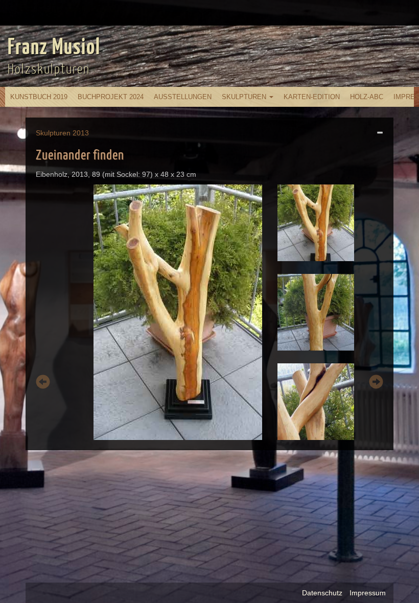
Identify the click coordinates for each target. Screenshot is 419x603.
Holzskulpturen (49, 69)
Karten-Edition (312, 97)
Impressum (368, 593)
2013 (81, 133)
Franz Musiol (54, 48)
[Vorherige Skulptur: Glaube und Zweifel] (43, 383)
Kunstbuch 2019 (38, 97)
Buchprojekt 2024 (111, 97)
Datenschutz (322, 593)
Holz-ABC (366, 97)
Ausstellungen (183, 97)
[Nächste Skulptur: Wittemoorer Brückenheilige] (376, 383)
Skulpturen (245, 97)
